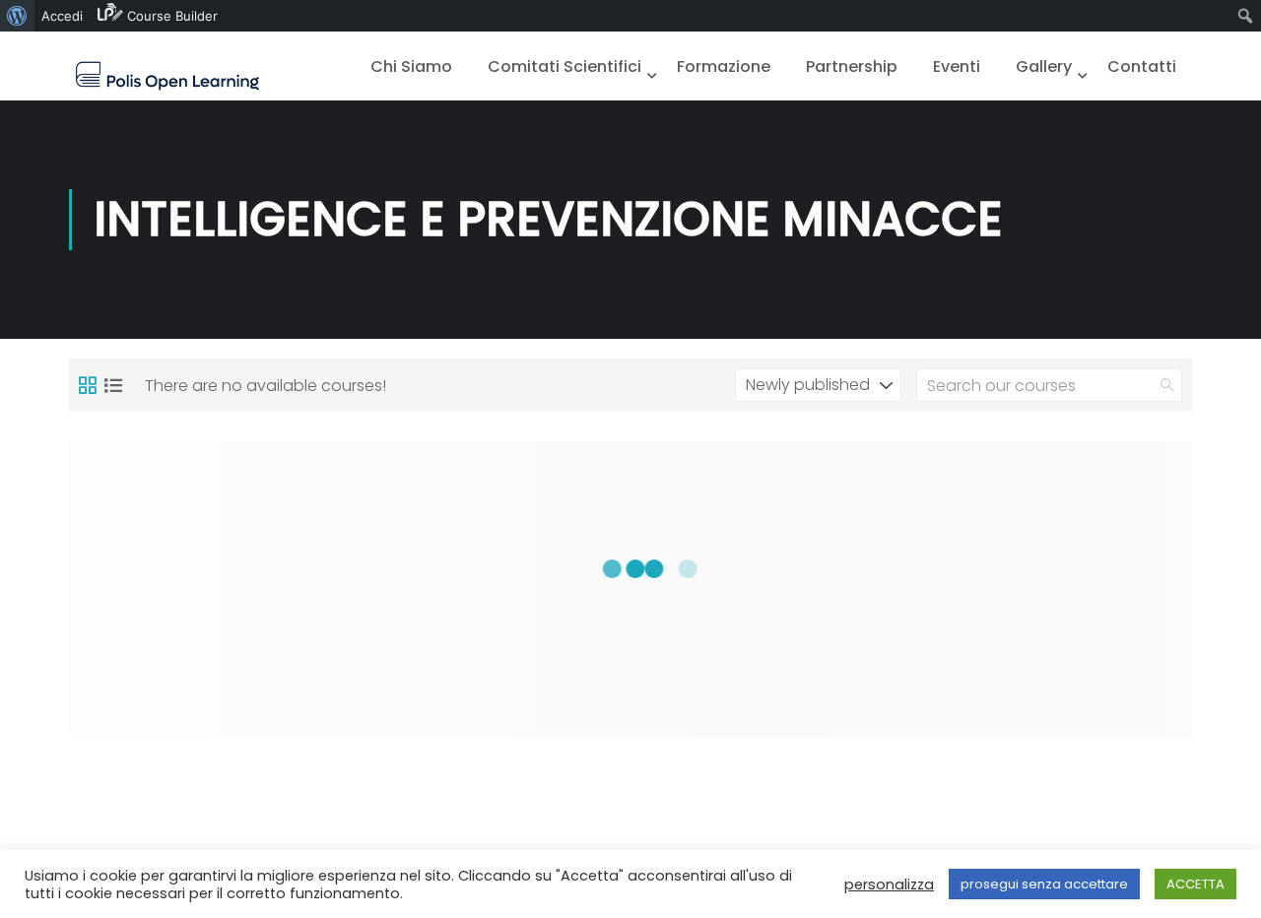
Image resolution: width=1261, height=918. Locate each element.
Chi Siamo (411, 66)
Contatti (1141, 66)
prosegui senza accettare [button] (1044, 884)
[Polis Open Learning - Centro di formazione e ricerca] (167, 75)
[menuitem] (17, 16)
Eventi (956, 66)
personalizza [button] (889, 884)
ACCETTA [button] (1195, 884)
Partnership (851, 66)
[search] (1167, 385)
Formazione (723, 66)
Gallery (1044, 66)
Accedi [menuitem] (62, 16)
